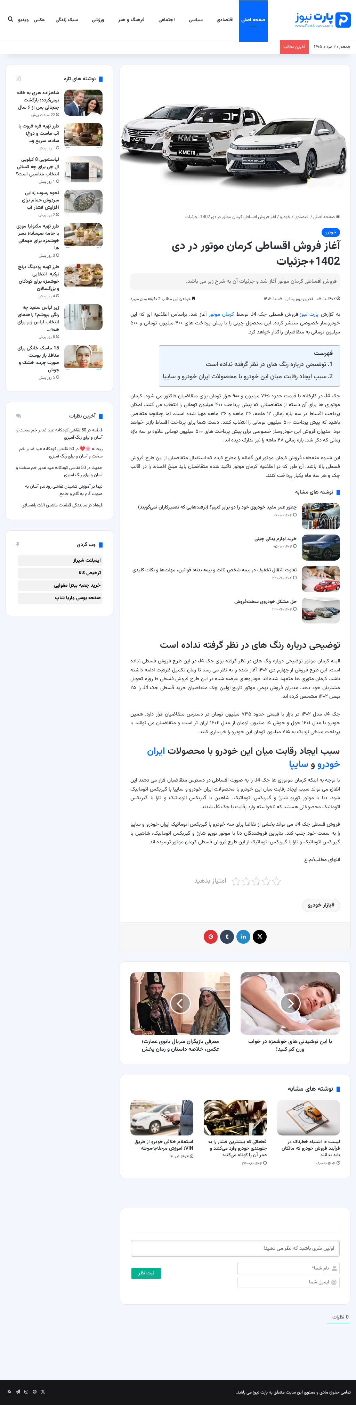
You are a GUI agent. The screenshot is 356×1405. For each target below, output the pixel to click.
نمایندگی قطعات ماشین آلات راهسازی (54, 505)
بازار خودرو (319, 905)
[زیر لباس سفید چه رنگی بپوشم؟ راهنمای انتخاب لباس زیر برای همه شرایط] (83, 317)
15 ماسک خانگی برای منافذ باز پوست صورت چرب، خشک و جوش (38, 359)
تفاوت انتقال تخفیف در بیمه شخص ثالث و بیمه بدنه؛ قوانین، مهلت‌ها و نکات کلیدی (214, 570)
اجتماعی (167, 20)
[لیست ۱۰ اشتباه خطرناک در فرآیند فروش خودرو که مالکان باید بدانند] (308, 1117)
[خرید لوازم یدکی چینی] (321, 548)
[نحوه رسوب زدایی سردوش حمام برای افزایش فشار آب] (83, 203)
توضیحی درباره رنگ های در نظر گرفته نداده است (266, 364)
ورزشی (98, 20)
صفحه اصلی (253, 20)
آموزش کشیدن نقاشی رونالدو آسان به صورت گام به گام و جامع (64, 490)
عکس (39, 20)
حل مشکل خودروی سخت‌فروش (265, 602)
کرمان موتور (221, 315)
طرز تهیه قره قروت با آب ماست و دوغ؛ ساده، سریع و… (38, 134)
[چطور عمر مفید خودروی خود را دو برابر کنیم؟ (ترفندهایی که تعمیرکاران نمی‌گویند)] (321, 516)
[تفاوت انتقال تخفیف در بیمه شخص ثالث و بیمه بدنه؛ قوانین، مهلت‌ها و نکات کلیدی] (321, 579)
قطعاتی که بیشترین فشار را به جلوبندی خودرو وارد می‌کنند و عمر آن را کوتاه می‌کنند (237, 1148)
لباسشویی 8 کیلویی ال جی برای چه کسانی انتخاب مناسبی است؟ (37, 167)
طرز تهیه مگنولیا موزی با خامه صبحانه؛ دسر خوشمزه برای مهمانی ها (37, 237)
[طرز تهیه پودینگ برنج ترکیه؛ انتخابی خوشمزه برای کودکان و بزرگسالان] (83, 277)
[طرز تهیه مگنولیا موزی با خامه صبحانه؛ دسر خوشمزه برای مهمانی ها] (83, 236)
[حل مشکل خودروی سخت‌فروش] (321, 610)
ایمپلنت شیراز (87, 560)
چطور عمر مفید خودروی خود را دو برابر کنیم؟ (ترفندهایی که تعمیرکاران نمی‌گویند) (217, 507)
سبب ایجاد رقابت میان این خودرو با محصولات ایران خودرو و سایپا (244, 377)
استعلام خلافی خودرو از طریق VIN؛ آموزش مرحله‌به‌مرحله (164, 1145)
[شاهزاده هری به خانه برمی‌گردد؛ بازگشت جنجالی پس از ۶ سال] (83, 103)
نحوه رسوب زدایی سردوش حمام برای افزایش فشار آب (40, 200)
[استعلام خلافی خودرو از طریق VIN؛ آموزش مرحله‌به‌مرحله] (161, 1117)
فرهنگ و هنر (131, 20)
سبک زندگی (67, 20)
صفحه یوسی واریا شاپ (78, 598)
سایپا (298, 764)
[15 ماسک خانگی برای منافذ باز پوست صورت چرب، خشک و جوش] (83, 358)
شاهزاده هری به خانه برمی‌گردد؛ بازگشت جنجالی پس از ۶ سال (38, 100)
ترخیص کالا (90, 573)
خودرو (285, 217)
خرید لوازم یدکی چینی (275, 539)
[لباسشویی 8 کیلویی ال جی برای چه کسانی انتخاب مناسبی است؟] (83, 169)
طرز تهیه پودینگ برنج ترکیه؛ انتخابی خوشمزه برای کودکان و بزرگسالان (38, 278)
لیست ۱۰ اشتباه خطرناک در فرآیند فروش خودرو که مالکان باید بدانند (311, 1148)
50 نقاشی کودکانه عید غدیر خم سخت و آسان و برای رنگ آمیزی (61, 453)
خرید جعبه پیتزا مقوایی (77, 585)
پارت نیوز (309, 315)
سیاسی (196, 20)
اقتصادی (225, 20)
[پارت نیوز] (323, 20)
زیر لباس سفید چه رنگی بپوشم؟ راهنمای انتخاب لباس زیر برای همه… (38, 318)
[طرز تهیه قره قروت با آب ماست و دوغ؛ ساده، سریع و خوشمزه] (83, 136)
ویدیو (23, 20)
